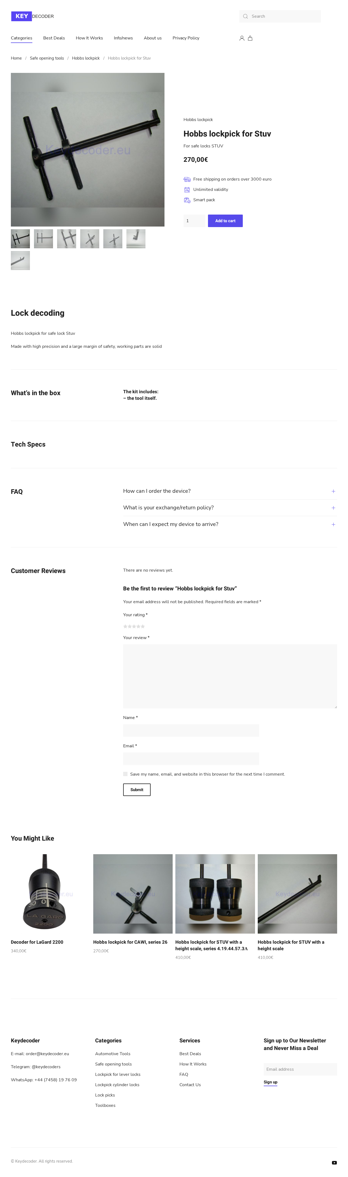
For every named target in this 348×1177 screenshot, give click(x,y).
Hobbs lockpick (86, 58)
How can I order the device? (157, 491)
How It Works (89, 38)
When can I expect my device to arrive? (170, 524)
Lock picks (105, 1095)
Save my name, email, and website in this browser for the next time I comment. (207, 774)
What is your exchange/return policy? (168, 507)
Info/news (123, 38)
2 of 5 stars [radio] (130, 626)
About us (153, 38)
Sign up (270, 1082)
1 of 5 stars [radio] (125, 626)
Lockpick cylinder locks (117, 1085)
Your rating (135, 615)
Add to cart (225, 221)
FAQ (183, 1074)
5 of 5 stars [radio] (143, 626)
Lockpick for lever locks (118, 1074)
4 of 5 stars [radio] (138, 626)
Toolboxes (105, 1105)
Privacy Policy (186, 38)
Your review (136, 638)
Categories (21, 38)
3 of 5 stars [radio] (134, 626)
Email (130, 746)
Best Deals (54, 38)
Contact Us (190, 1085)
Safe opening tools (47, 58)
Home (16, 58)
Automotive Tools (112, 1054)
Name (130, 718)
